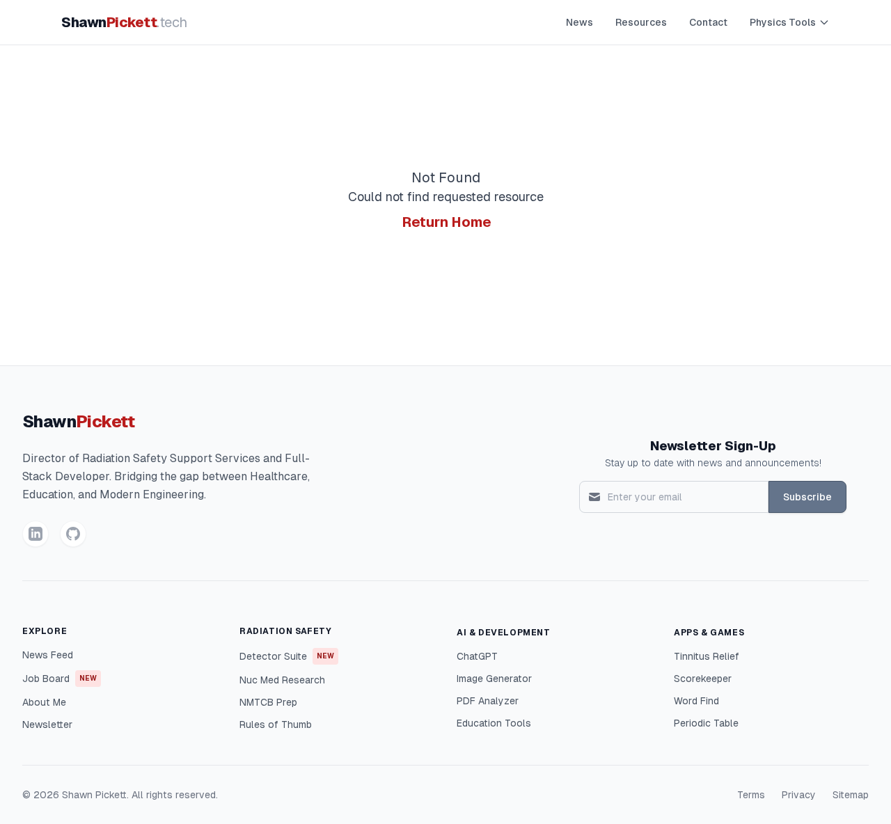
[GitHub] (73, 534)
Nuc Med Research (282, 680)
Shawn (124, 22)
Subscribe (807, 496)
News (579, 22)
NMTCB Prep (268, 702)
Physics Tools (783, 22)
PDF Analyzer (488, 700)
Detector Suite (286, 656)
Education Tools (494, 723)
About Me (44, 702)
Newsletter (47, 724)
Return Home (446, 222)
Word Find (696, 700)
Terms (751, 794)
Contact (708, 22)
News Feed (47, 654)
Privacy (799, 794)
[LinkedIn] (35, 534)
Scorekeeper (703, 678)
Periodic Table (706, 723)
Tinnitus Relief (706, 656)
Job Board (59, 678)
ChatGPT (477, 656)
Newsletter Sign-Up (713, 445)
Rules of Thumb (275, 724)
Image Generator (494, 678)
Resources (641, 22)
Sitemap (851, 794)
